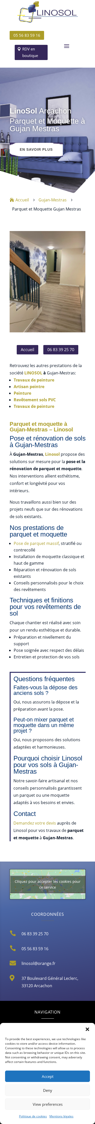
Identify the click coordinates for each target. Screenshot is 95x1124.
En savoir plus (36, 149)
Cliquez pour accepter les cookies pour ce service (48, 884)
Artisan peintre (29, 386)
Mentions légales (61, 1116)
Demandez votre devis (34, 823)
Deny (47, 1090)
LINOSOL (33, 373)
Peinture (22, 393)
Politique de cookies (33, 1116)
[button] (87, 1029)
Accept (47, 1076)
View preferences (48, 1104)
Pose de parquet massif (36, 543)
